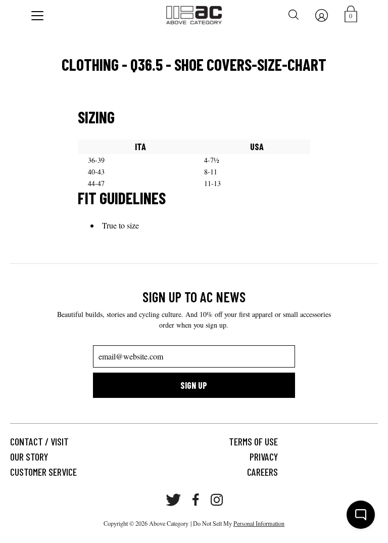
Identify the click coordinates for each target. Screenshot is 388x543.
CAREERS (262, 472)
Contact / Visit (39, 441)
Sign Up (193, 385)
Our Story (29, 456)
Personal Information (258, 523)
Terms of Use (253, 441)
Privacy (264, 456)
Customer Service (43, 472)
